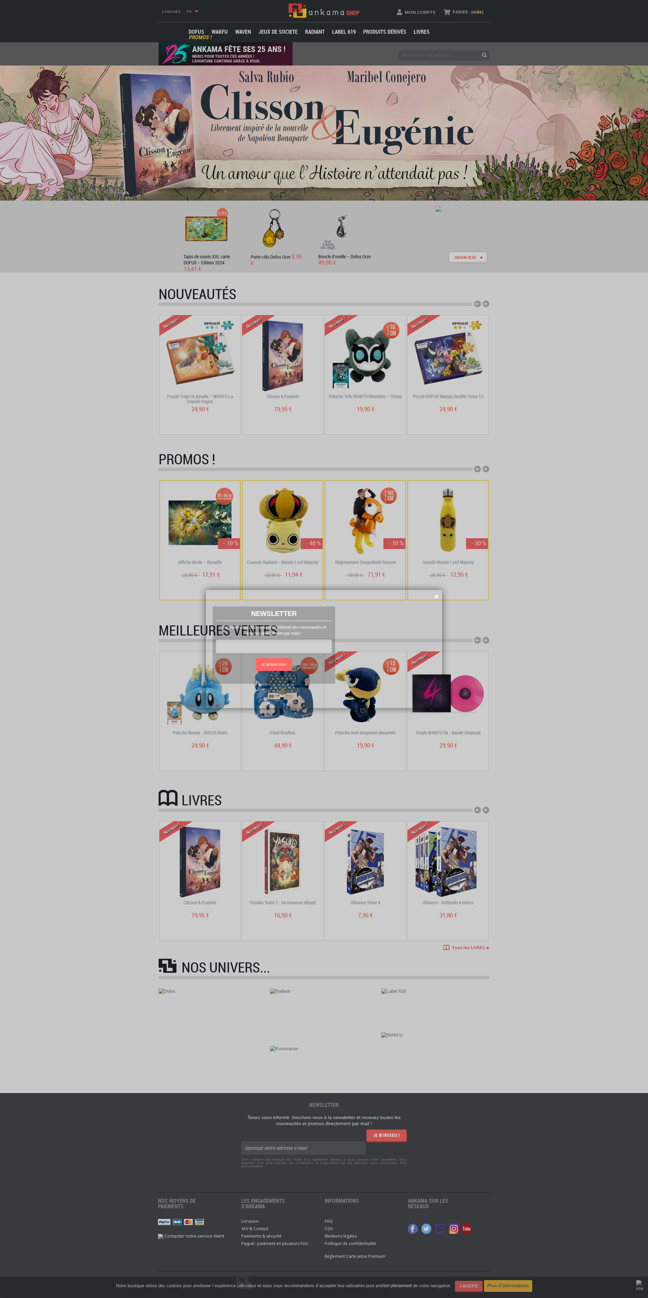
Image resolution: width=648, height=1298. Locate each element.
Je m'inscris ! (274, 665)
